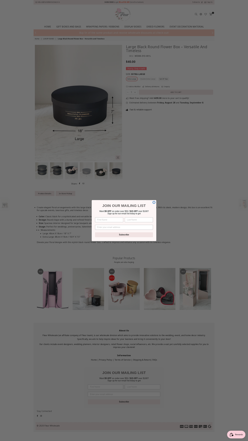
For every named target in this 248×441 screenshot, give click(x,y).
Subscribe (124, 235)
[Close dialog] (154, 202)
